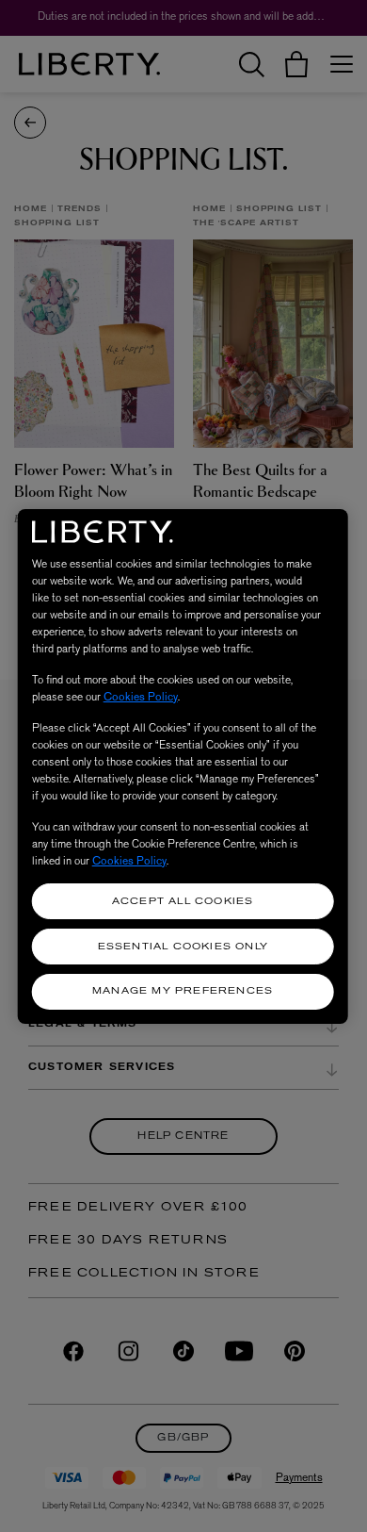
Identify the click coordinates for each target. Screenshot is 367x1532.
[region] (183, 766)
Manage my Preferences (182, 991)
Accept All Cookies (183, 902)
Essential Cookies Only (183, 947)
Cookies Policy (141, 696)
